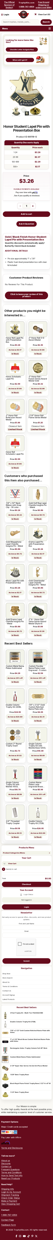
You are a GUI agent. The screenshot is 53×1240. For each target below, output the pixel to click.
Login (26, 907)
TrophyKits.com (26, 3)
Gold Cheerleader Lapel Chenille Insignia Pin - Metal (37, 583)
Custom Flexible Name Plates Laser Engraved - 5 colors (37, 668)
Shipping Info (7, 1189)
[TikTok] (28, 1236)
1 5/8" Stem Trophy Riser (19, 1075)
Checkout (26, 884)
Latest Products (8, 999)
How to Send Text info (11, 1175)
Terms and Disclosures (12, 1148)
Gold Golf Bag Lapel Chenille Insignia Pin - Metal (38, 505)
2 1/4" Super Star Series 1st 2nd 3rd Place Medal (28, 1066)
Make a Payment (9, 1201)
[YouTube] (24, 1236)
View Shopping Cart (10, 1204)
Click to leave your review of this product (26, 295)
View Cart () (44, 14)
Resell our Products (10, 1178)
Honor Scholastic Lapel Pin (13, 378)
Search (46, 22)
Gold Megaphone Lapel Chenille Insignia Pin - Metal (14, 544)
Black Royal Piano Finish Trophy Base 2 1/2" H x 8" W (30, 1083)
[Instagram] (20, 1236)
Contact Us (6, 991)
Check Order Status (10, 1198)
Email (26, 931)
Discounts (5, 1163)
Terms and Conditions (11, 1172)
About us (5, 1160)
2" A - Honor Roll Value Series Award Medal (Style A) (37, 622)
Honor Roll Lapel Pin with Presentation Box (14, 340)
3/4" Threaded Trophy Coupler (13, 822)
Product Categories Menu (14, 853)
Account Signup (8, 995)
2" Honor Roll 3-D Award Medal (36, 339)
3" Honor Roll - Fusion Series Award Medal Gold (38, 379)
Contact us (6, 1166)
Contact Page (7, 1220)
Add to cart (26, 214)
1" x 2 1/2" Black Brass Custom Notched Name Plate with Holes (30, 1040)
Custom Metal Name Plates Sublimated (25, 1057)
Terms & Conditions (10, 986)
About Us (5, 982)
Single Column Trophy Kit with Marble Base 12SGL (37, 746)
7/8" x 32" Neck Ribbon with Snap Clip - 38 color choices (13, 505)
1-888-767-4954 (26, 7)
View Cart (12, 863)
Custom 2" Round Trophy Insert (13, 745)
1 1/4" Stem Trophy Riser (19, 1092)
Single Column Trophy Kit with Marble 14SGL (12, 785)
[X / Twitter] (36, 1236)
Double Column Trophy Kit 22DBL (13, 706)
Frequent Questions (10, 1169)
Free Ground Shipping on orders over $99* (44, 5)
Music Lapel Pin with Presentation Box (15, 582)
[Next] (42, 88)
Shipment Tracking (10, 1195)
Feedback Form (8, 1225)
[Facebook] (16, 1236)
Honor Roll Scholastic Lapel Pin (15, 453)
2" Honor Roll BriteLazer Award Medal (13, 418)
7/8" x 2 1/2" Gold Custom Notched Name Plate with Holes (30, 1031)
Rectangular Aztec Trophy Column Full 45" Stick (28, 1048)
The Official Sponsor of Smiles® (9, 5)
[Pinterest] (32, 1236)
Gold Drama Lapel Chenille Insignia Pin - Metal (15, 622)
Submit (26, 961)
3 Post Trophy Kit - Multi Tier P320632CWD (26, 1013)
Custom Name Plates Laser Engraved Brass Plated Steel (36, 785)
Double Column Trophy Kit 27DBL (23, 1022)
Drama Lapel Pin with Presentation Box (36, 544)
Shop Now (6, 974)
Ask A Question (26, 224)
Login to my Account (11, 1192)
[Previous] (11, 88)
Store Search (7, 978)
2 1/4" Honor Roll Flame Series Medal (37, 417)
